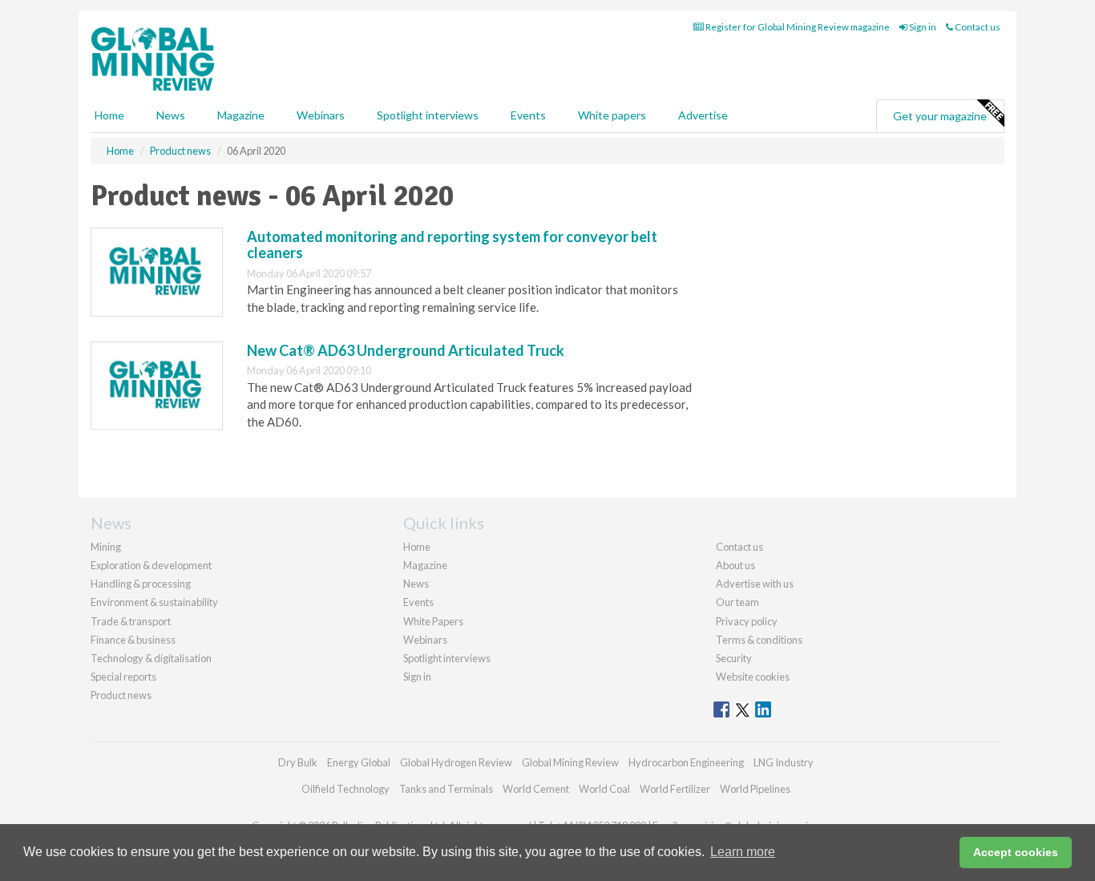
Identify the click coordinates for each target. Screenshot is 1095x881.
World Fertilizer (675, 788)
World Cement (536, 788)
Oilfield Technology (345, 788)
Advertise (703, 115)
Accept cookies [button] (1015, 852)
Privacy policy (747, 621)
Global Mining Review (570, 762)
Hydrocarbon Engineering (686, 762)
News (416, 583)
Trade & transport (131, 621)
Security (734, 658)
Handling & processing (141, 583)
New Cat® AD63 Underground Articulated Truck (405, 350)
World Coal (604, 788)
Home (109, 115)
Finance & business (133, 639)
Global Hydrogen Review (456, 762)
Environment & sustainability (154, 602)
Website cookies (753, 676)
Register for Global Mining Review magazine (797, 27)
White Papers (433, 621)
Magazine (241, 115)
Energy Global (358, 762)
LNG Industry (784, 762)
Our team (737, 602)
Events (528, 115)
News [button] (170, 115)
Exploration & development (151, 565)
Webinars (321, 115)
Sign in (921, 27)
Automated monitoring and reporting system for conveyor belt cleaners (452, 244)
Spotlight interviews (428, 115)
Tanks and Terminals (446, 788)
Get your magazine (940, 116)
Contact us (976, 27)
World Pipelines (755, 788)
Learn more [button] (742, 852)
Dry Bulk (297, 762)
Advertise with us (755, 583)
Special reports (123, 676)
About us (735, 565)
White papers (612, 115)
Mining (106, 546)
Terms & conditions (759, 639)
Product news (121, 695)
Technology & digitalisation (151, 658)
